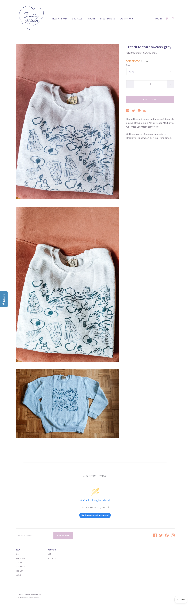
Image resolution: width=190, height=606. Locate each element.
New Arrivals (60, 19)
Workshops (127, 19)
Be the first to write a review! (95, 515)
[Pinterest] (167, 536)
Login (158, 19)
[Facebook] (155, 536)
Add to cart (150, 99)
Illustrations (107, 19)
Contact (19, 562)
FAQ (17, 554)
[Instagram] (173, 536)
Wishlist (19, 571)
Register (52, 558)
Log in (50, 554)
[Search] (173, 19)
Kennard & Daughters (30, 597)
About (91, 19)
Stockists (20, 567)
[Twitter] (161, 536)
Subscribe (63, 535)
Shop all (77, 19)
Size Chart (20, 558)
